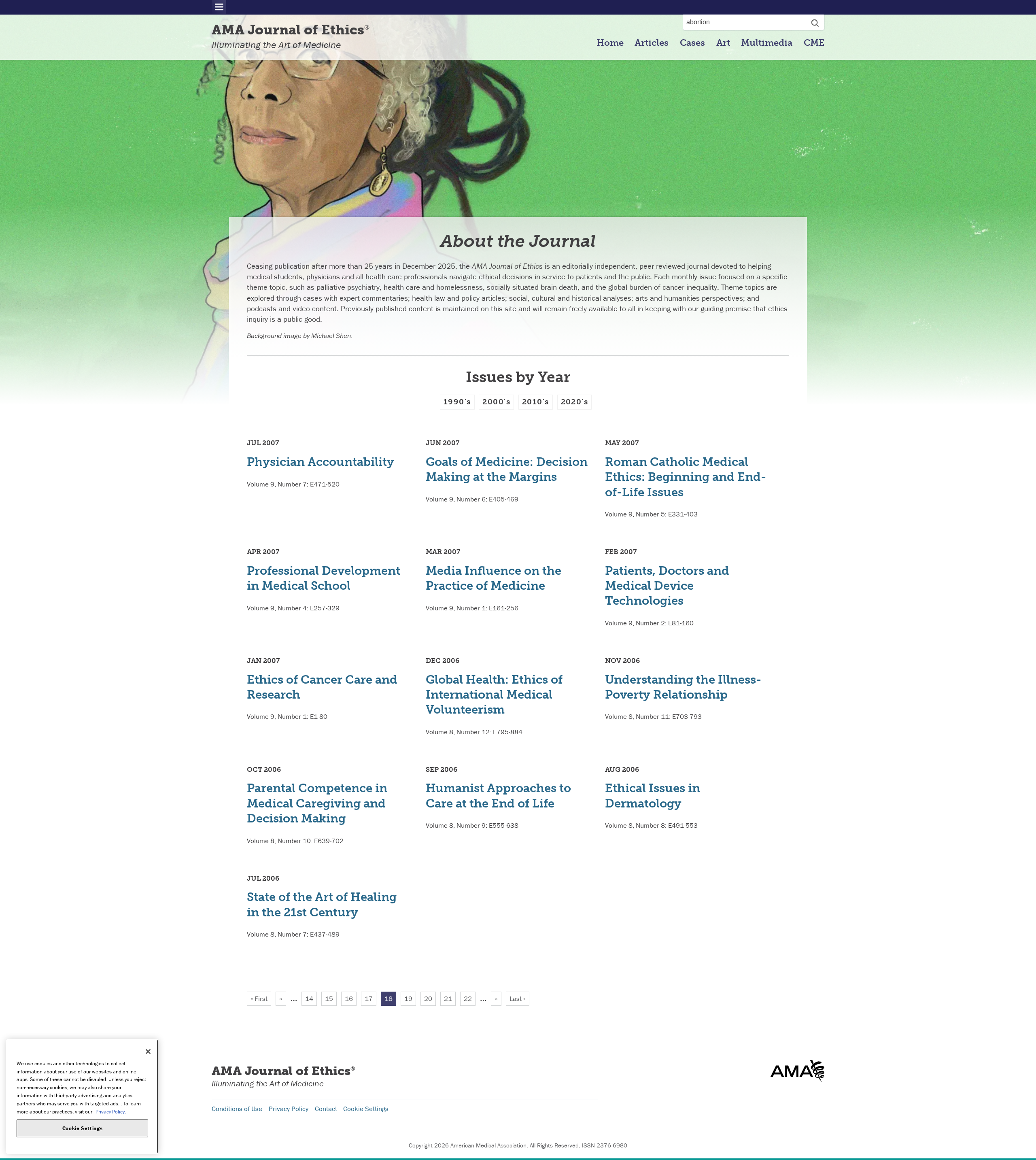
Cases (692, 43)
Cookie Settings (365, 1108)
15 (331, 998)
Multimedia (766, 43)
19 (410, 998)
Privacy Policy (288, 1108)
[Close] (148, 1051)
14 (311, 998)
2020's (574, 401)
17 (370, 998)
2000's (496, 401)
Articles (652, 43)
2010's (535, 401)
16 (351, 998)
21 (450, 998)
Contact (326, 1108)
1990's (457, 401)
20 (430, 998)
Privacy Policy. (111, 1111)
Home (610, 43)
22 (470, 998)
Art (723, 43)
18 (390, 1000)
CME (814, 43)
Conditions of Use (237, 1108)
